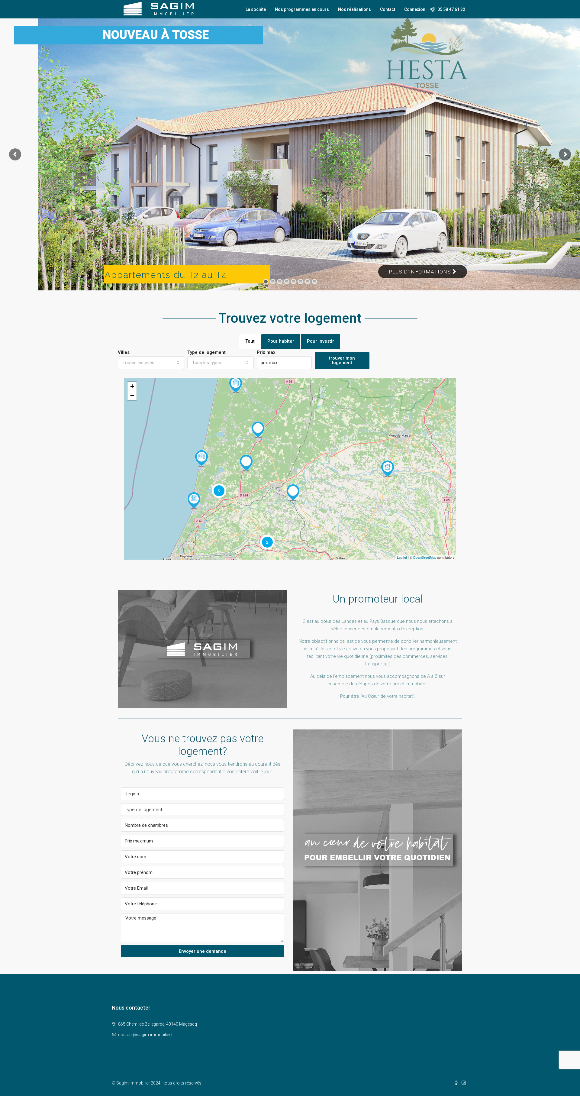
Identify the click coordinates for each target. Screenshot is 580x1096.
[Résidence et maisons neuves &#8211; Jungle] (201, 458)
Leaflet (402, 557)
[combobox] (151, 362)
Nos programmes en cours (302, 9)
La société (256, 9)
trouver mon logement (342, 360)
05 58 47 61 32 (451, 9)
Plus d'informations (421, 272)
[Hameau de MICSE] (235, 384)
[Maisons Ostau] (387, 468)
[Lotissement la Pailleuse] (258, 429)
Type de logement (206, 352)
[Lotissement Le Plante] (293, 492)
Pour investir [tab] (320, 341)
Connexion (414, 9)
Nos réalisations (354, 9)
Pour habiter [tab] (280, 341)
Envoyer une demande (202, 951)
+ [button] (132, 386)
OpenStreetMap (424, 557)
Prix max (266, 352)
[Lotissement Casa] (246, 462)
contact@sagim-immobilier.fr (146, 1034)
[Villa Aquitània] (194, 500)
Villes (124, 352)
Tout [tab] (250, 341)
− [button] (132, 395)
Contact (387, 9)
